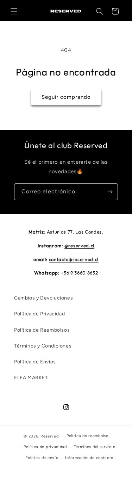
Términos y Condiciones (42, 346)
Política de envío (41, 457)
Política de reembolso (87, 436)
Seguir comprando (66, 97)
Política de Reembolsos (42, 330)
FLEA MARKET (31, 378)
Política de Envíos (35, 362)
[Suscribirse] (110, 191)
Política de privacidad (45, 447)
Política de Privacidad (39, 314)
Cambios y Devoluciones (43, 298)
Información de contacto (89, 457)
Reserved (49, 436)
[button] (14, 11)
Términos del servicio (94, 447)
